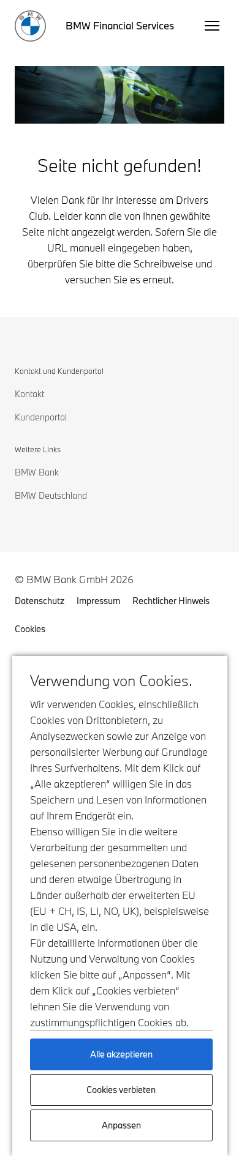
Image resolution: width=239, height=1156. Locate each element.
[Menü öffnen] (212, 25)
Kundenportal (41, 417)
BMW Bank (37, 472)
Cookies (30, 629)
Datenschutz (39, 600)
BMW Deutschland (51, 495)
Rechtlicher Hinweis (171, 600)
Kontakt (29, 394)
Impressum (98, 600)
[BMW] (30, 26)
